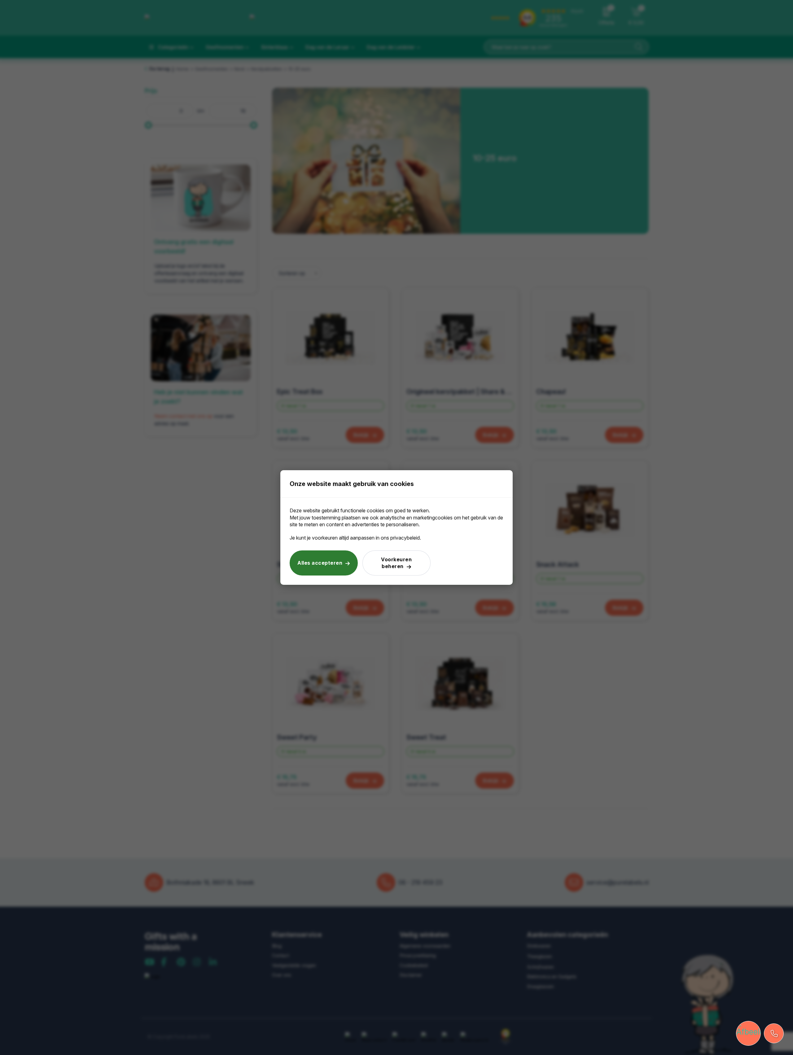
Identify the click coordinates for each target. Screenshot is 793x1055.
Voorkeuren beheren (396, 562)
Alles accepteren (319, 563)
